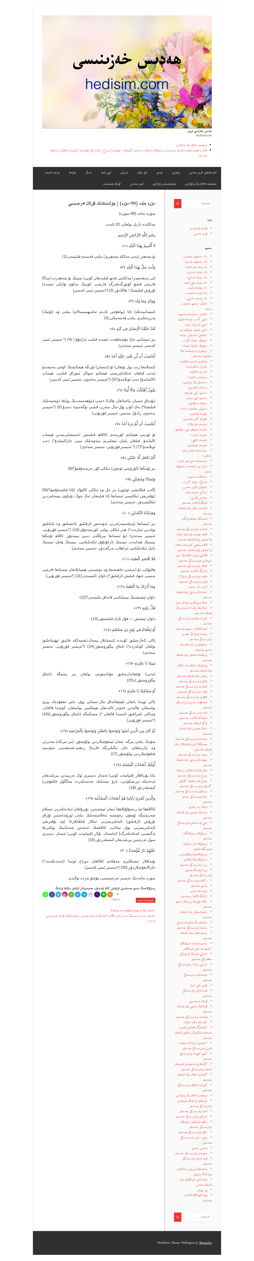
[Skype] (84, 894)
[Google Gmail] (91, 894)
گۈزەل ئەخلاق (69, 150)
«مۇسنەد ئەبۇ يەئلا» (197, 424)
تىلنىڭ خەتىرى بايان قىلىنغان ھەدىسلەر (195, 731)
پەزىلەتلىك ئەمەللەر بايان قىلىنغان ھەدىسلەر (194, 657)
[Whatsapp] (45, 894)
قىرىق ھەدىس (136, 184)
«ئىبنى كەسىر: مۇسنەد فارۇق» (192, 319)
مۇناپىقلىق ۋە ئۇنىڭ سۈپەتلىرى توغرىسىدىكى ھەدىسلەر (194, 1103)
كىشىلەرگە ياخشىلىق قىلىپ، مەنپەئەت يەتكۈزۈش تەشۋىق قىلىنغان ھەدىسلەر (193, 1032)
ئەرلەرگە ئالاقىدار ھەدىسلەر (193, 571)
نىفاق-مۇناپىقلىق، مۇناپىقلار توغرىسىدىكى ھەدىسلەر (196, 1124)
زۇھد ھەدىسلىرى (198, 891)
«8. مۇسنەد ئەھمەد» (196, 293)
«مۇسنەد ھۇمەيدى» (197, 445)
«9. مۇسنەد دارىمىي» (196, 298)
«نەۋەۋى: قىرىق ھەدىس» (194, 487)
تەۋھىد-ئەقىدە (192, 150)
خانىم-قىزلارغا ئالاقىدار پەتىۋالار (191, 770)
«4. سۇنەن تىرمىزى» (197, 272)
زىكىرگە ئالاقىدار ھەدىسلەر (194, 896)
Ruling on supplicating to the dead (132, 910)
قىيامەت (84, 150)
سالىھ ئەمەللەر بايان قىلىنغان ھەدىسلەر (196, 915)
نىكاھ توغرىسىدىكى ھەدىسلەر (192, 1132)
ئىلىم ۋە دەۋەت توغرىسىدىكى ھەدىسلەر (195, 621)
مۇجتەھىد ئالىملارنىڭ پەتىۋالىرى (191, 145)
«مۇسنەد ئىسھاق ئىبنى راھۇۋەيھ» (190, 429)
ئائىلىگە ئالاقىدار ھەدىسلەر (194, 503)
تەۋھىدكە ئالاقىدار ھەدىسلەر (193, 718)
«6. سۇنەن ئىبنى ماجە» (195, 283)
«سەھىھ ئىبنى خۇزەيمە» (195, 393)
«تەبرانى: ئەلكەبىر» (198, 372)
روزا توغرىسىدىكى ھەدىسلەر (193, 865)
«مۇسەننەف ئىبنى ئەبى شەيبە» (192, 461)
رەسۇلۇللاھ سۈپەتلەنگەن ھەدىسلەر (197, 836)
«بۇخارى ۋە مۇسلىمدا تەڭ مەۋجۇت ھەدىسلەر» (196, 353)
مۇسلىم (159, 172)
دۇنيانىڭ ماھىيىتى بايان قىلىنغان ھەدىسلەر (194, 815)
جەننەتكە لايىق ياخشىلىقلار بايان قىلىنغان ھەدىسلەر (193, 747)
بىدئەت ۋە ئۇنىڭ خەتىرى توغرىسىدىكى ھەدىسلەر (197, 637)
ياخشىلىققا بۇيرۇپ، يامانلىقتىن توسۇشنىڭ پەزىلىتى (194, 1172)
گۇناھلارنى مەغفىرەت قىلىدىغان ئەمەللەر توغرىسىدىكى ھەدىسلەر (193, 1067)
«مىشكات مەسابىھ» (197, 477)
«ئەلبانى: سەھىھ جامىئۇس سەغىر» (196, 306)
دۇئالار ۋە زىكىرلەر (197, 807)
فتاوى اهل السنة (198, 985)
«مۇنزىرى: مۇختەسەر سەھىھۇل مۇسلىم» (194, 469)
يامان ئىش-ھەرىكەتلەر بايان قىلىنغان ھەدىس (196, 1182)
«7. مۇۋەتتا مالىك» (197, 288)
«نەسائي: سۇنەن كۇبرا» (195, 482)
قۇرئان (180, 150)
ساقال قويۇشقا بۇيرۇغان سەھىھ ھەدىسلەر (194, 904)
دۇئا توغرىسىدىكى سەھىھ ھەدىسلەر (197, 799)
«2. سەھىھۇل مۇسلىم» (196, 262)
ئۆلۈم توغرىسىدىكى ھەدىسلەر (193, 582)
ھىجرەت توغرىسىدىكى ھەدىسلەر (191, 1153)
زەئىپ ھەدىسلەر (199, 886)
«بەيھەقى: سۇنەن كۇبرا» (195, 340)
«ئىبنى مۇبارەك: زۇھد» (195, 325)
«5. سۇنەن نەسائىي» (196, 277)
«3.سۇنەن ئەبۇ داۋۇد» (196, 267)
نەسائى (88, 172)
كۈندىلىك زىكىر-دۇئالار (195, 1022)
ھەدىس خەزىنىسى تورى (200, 131)
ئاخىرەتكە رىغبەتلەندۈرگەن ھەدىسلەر (197, 521)
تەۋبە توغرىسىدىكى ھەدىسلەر (193, 713)
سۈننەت (170, 150)
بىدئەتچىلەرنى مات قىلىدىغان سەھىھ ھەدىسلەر (196, 647)
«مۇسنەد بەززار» (198, 435)
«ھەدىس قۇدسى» (198, 498)
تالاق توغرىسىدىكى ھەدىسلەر (193, 681)
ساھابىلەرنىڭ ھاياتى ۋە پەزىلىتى (192, 922)
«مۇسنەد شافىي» (199, 440)
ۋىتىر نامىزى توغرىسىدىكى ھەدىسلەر (197, 1161)
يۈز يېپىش (202, 1190)
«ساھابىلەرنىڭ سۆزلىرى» (194, 382)
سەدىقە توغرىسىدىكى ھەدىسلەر (192, 928)
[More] (110, 894)
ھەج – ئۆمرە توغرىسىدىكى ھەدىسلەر (196, 1140)
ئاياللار (147, 150)
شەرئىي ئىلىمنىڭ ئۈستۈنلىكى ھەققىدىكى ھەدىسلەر (196, 957)
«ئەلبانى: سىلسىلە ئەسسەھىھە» (192, 314)
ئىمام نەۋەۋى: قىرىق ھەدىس (203, 172)
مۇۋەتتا (72, 172)
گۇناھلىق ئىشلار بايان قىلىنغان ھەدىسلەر (194, 1077)
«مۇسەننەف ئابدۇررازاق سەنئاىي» (197, 453)
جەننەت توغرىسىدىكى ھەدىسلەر (191, 739)
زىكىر (92, 150)
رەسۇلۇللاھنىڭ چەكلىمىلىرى (193, 854)
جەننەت (116, 150)
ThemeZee (205, 1243)
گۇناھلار (127, 150)
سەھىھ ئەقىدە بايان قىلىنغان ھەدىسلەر (196, 936)
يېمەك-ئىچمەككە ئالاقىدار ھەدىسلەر (198, 1198)
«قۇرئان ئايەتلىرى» (198, 414)
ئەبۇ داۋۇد (142, 172)
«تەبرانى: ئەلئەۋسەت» (196, 367)
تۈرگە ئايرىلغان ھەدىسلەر (195, 723)
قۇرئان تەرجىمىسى (198, 1001)
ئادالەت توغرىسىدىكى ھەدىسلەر (191, 529)
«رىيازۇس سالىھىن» (197, 377)
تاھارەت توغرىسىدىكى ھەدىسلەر (191, 686)
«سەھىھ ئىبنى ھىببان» (196, 398)
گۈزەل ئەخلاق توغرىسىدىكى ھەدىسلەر (195, 1088)
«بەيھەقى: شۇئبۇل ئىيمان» (194, 346)
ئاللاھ (204, 150)
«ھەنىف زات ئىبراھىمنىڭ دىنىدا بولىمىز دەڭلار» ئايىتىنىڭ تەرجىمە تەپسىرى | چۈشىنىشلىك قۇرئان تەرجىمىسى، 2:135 (100, 918)
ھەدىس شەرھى (199, 1148)
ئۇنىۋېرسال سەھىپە (145, 900)
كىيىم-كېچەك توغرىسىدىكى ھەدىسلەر (196, 1056)
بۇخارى (176, 172)
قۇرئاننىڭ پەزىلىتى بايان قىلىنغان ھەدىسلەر (194, 1009)
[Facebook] (52, 894)
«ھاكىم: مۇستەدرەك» (196, 492)
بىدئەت (138, 150)
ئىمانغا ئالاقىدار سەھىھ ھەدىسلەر (191, 629)
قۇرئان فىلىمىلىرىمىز (112, 184)
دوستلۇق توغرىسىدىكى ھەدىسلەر (191, 791)
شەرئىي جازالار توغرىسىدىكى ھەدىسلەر (195, 967)
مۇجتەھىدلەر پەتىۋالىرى (164, 184)
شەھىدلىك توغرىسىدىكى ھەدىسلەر (197, 977)
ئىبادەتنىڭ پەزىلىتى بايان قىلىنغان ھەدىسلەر (194, 595)
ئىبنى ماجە (106, 172)
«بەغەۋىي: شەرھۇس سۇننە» (193, 335)
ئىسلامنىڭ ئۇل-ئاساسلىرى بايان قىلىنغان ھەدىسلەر (194, 610)
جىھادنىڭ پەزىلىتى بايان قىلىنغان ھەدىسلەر (194, 762)
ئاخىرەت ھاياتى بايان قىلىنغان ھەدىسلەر (195, 511)
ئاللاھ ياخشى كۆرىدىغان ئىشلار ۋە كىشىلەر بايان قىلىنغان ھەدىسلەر (193, 547)
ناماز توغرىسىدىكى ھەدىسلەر (193, 1111)
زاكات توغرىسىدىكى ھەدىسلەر (192, 880)
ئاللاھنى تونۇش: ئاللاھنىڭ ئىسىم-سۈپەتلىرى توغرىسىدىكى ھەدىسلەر (193, 558)
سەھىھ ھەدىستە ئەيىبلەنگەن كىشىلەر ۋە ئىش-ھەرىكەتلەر (196, 946)
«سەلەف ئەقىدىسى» (197, 387)
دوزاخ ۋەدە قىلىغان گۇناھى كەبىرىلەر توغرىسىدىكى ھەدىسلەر (195, 783)
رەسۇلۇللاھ (158, 150)
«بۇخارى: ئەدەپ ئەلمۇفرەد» (193, 361)
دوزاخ (106, 150)
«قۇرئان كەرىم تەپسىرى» (195, 419)
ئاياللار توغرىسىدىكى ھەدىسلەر (192, 566)
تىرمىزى (124, 172)
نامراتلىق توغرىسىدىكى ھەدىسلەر (191, 1116)
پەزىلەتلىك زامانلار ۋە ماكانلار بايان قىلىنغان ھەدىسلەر (194, 668)
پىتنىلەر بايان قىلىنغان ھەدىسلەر (192, 676)
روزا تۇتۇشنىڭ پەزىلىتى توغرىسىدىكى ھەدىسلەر (198, 873)
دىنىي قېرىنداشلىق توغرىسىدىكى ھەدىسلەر (194, 825)
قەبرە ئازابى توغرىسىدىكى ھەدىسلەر (197, 993)
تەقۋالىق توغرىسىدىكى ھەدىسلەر (191, 697)
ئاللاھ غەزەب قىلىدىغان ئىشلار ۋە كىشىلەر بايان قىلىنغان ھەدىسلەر (194, 537)
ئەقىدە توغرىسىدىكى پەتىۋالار (193, 576)
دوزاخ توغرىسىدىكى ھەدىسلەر (192, 776)
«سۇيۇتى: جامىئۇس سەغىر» (193, 408)
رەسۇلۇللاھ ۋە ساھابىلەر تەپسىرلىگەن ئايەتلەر (197, 846)
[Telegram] (78, 894)
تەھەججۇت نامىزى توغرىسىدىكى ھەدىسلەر (194, 705)
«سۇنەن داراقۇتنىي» (197, 403)
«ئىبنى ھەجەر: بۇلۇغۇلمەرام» (193, 330)
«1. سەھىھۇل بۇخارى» (195, 256)
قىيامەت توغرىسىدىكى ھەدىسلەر (191, 1017)
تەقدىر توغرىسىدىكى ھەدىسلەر (192, 692)
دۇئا (99, 150)
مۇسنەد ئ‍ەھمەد (52, 172)
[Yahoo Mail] (97, 894)
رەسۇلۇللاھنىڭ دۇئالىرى (195, 859)
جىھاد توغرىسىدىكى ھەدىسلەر (192, 755)
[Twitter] (58, 894)
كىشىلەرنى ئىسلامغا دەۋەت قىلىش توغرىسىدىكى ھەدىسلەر (195, 1046)
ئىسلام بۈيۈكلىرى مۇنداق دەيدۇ (191, 603)
